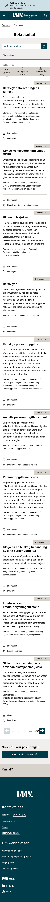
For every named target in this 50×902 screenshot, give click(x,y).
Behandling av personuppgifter (17, 856)
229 (36, 731)
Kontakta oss (8, 821)
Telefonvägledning (11, 833)
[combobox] (21, 46)
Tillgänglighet (8, 862)
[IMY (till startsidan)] (25, 794)
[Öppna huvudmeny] (4, 15)
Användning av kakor (12, 851)
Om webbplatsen (10, 868)
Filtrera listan (9, 55)
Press (5, 827)
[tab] (7, 71)
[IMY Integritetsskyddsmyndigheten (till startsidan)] (25, 15)
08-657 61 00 (19, 815)
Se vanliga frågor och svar (22, 754)
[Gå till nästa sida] (42, 731)
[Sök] (45, 15)
